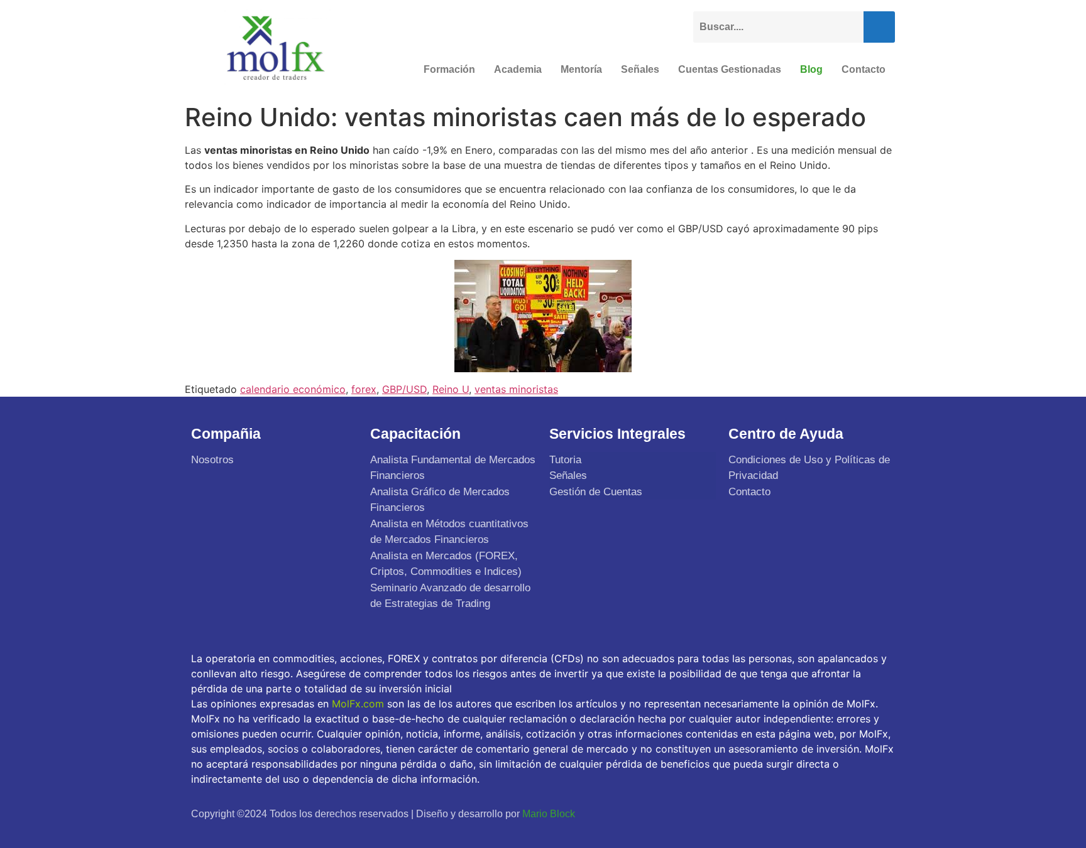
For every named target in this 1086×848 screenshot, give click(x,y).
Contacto (864, 69)
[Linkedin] (881, 813)
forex (363, 389)
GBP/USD (404, 389)
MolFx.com (358, 703)
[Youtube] (851, 813)
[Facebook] (792, 813)
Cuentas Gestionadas (729, 69)
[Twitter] (822, 813)
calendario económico (293, 389)
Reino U (450, 389)
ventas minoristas (516, 389)
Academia (518, 69)
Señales (640, 69)
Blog (811, 69)
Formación (449, 69)
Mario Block (548, 813)
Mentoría (581, 69)
